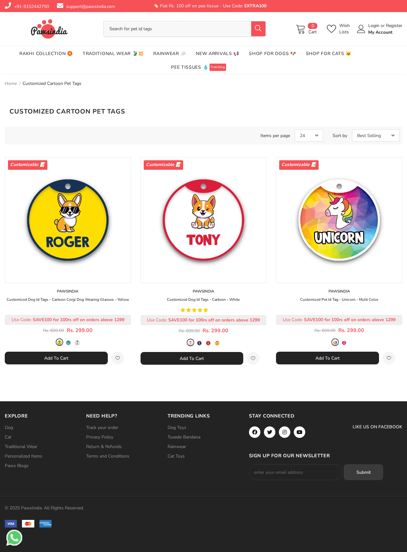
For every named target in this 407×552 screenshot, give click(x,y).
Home (11, 83)
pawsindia (68, 291)
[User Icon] (361, 29)
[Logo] (49, 28)
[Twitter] (269, 432)
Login (374, 26)
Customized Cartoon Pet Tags (52, 83)
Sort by (340, 136)
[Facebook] (254, 432)
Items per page (275, 136)
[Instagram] (284, 432)
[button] (195, 310)
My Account (380, 32)
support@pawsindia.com (90, 6)
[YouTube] (299, 432)
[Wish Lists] (117, 358)
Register (394, 26)
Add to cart (56, 358)
